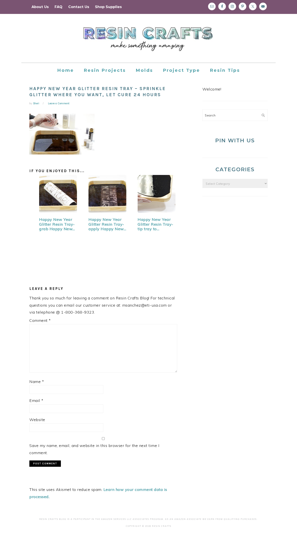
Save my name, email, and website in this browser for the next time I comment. (94, 449)
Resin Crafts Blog (148, 42)
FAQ (58, 7)
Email (36, 400)
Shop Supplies (108, 7)
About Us (40, 7)
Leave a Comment (59, 103)
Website (37, 419)
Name (36, 381)
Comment (40, 320)
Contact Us (78, 7)
